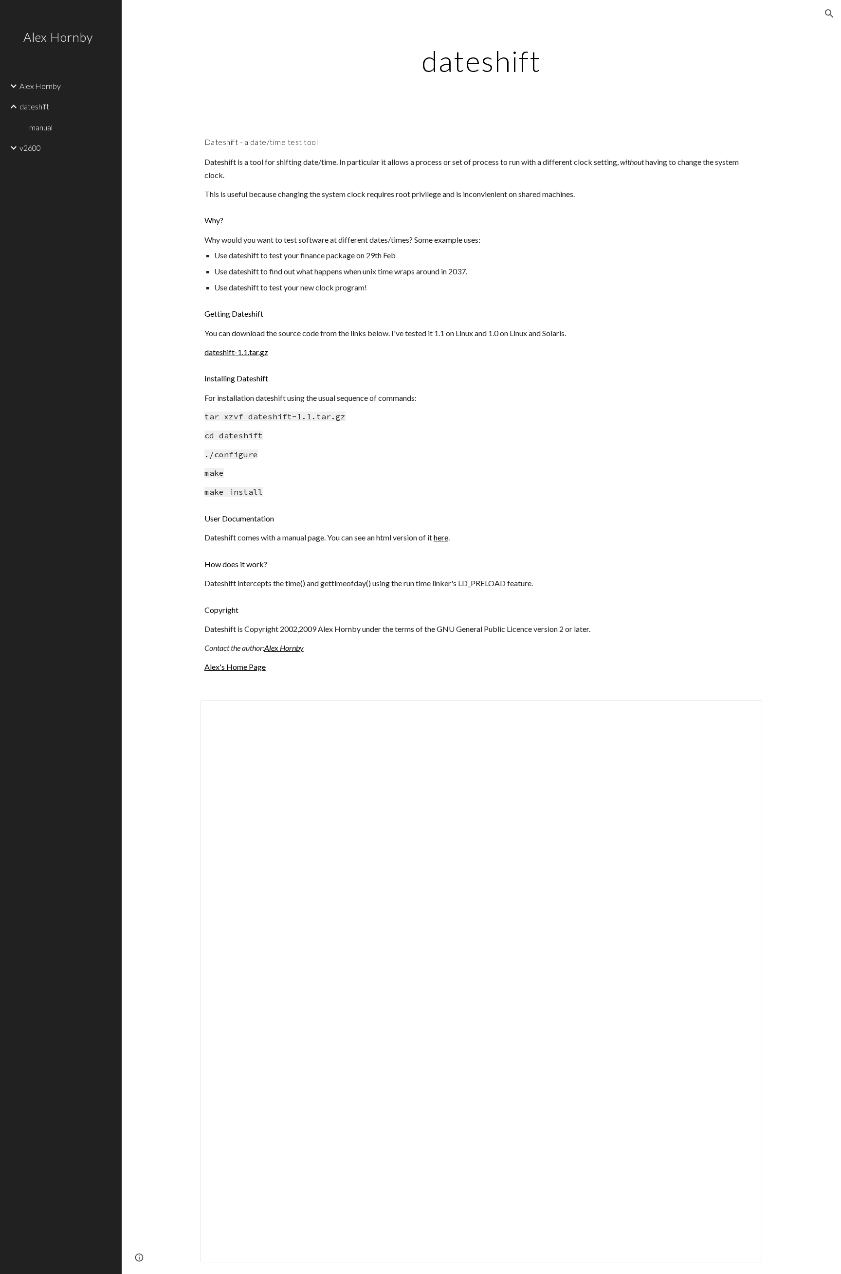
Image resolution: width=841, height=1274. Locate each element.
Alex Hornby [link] (40, 85)
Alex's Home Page (235, 666)
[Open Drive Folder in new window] (743, 713)
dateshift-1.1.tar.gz (236, 352)
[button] (829, 13)
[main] (481, 61)
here (441, 537)
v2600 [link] (30, 147)
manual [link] (41, 127)
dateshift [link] (34, 106)
